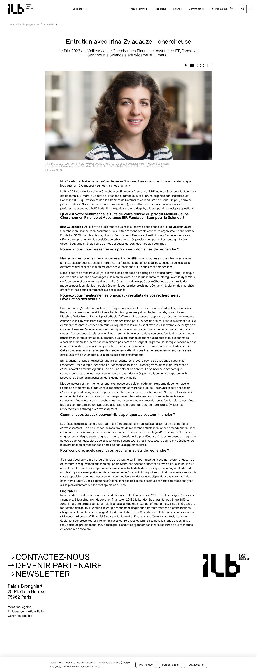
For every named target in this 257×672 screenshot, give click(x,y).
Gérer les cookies (20, 616)
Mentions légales (19, 607)
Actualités (49, 24)
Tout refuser (146, 664)
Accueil (14, 24)
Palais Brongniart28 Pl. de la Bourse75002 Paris (27, 592)
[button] (80, 9)
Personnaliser (170, 664)
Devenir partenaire (58, 566)
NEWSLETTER (42, 575)
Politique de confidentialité (26, 611)
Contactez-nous (52, 558)
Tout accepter (195, 664)
